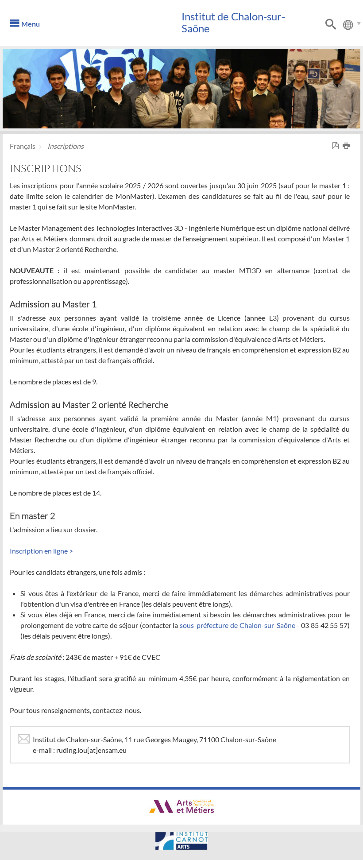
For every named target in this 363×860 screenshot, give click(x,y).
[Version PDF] (337, 146)
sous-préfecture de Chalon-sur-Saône (237, 625)
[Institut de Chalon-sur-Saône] (122, 26)
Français (22, 146)
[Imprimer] (348, 146)
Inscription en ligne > (41, 550)
